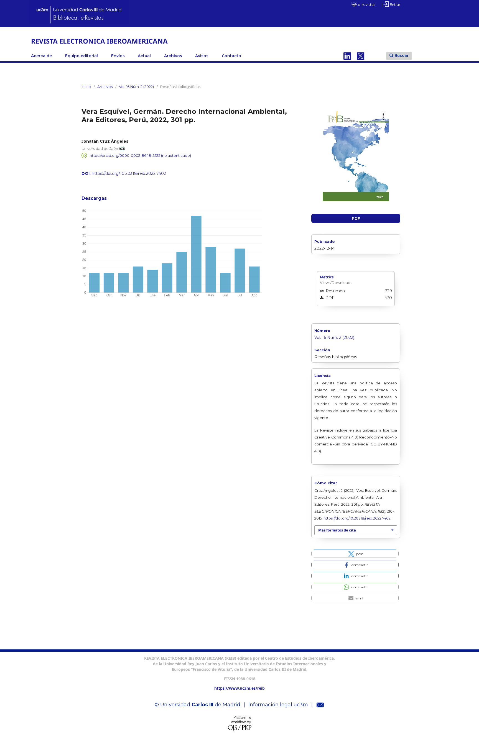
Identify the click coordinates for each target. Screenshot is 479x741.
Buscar (401, 55)
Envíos (118, 55)
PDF (356, 218)
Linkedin (347, 56)
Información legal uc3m (278, 704)
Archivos (173, 55)
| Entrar (391, 4)
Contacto (231, 55)
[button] (355, 554)
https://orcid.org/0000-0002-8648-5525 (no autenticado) (140, 155)
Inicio (86, 86)
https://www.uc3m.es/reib (239, 688)
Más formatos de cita (337, 530)
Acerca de (41, 55)
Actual (144, 55)
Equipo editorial (81, 55)
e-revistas (366, 4)
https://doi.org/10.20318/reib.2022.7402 (129, 173)
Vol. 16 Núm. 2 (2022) (136, 86)
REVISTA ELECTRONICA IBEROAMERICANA (99, 41)
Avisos (201, 55)
